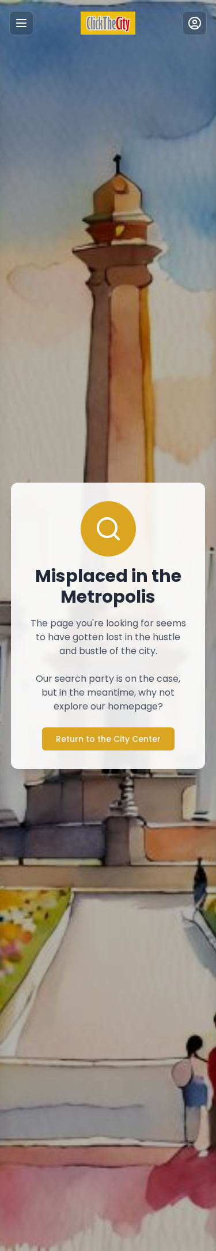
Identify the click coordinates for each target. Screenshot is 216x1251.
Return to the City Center (108, 739)
